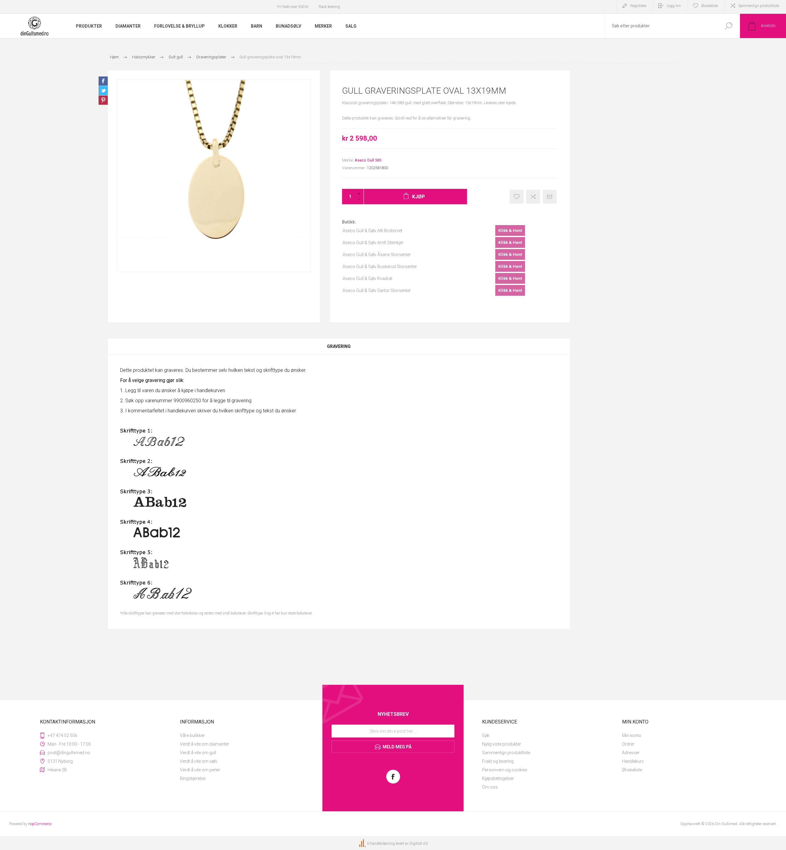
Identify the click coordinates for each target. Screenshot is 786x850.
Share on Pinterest (103, 100)
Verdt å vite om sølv (198, 761)
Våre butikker (192, 735)
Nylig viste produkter (501, 744)
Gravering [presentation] (339, 346)
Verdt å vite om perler (200, 769)
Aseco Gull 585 (368, 160)
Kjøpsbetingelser (498, 778)
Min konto (631, 735)
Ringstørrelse (192, 778)
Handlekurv (633, 761)
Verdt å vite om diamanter (204, 744)
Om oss (490, 787)
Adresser (631, 752)
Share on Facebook (103, 81)
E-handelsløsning (381, 843)
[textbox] (661, 26)
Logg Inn (674, 6)
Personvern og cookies (504, 769)
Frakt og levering (498, 761)
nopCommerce (40, 824)
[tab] (338, 346)
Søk (485, 735)
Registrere (638, 6)
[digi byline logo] (363, 843)
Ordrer (628, 744)
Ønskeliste (632, 769)
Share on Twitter (103, 90)
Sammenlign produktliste (758, 6)
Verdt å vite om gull (198, 752)
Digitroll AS (419, 843)
